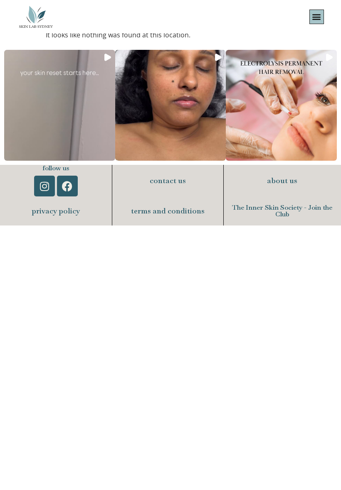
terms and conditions (168, 211)
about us (282, 180)
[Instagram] (44, 186)
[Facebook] (67, 186)
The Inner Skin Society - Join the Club (282, 210)
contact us (168, 180)
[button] (316, 17)
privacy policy (56, 211)
